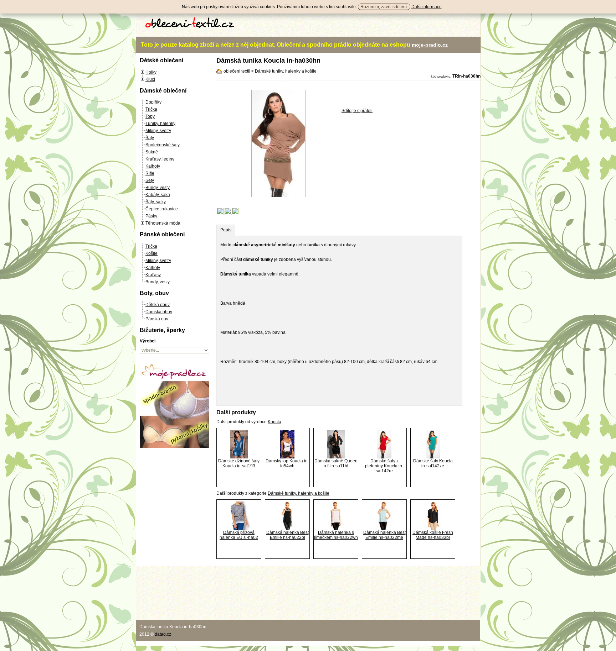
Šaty (149, 137)
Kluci (150, 79)
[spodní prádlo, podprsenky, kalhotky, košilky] (174, 446)
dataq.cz (163, 634)
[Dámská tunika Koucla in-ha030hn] (278, 195)
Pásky (151, 216)
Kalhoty (152, 166)
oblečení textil (237, 71)
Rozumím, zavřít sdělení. (384, 6)
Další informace (426, 6)
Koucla (274, 421)
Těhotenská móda (162, 223)
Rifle (149, 173)
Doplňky (153, 102)
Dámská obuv (158, 311)
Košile (151, 253)
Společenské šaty (162, 144)
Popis (225, 229)
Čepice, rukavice (161, 208)
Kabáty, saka (157, 194)
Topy (150, 116)
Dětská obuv (157, 304)
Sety (149, 180)
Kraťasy (153, 274)
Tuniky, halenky (160, 123)
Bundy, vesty (157, 187)
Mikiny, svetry (158, 130)
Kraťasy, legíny (159, 159)
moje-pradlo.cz (430, 45)
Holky (150, 72)
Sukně (151, 151)
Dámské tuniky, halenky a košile (286, 71)
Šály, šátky (155, 201)
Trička (151, 109)
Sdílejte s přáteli (357, 110)
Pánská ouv (156, 318)
